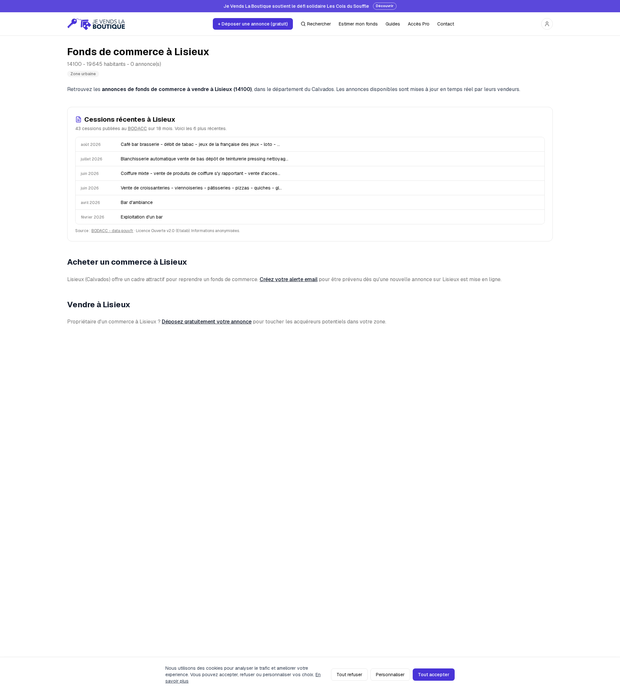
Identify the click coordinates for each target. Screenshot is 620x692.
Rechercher (319, 24)
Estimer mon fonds (358, 24)
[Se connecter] (547, 24)
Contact (445, 24)
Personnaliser (390, 674)
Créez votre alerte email (288, 279)
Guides (393, 24)
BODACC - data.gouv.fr (112, 230)
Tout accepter (434, 674)
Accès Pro (418, 24)
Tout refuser (349, 674)
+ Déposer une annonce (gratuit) (253, 24)
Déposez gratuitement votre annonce (207, 321)
